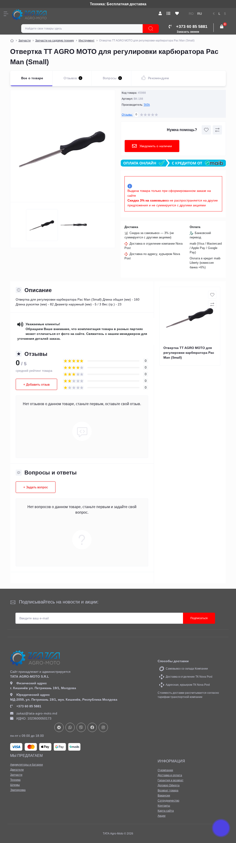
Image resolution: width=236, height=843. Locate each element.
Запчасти (24, 40)
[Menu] (6, 14)
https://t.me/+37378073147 (59, 727)
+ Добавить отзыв (36, 384)
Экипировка (18, 790)
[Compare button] (217, 130)
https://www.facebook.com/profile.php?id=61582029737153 (92, 727)
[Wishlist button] (206, 130)
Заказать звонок (188, 31)
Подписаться (199, 618)
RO (191, 13)
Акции (161, 815)
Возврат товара (168, 790)
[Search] (151, 28)
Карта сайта (166, 810)
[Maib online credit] (173, 163)
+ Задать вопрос (35, 487)
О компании (165, 770)
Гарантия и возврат (170, 780)
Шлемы (15, 785)
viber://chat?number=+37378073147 (81, 727)
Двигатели (17, 769)
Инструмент (86, 40)
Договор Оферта (169, 785)
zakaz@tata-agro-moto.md (36, 713)
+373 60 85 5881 (28, 706)
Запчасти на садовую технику (54, 40)
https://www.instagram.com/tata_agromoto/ (103, 727)
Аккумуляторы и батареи (26, 764)
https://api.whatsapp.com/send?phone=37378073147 (70, 727)
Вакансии (164, 795)
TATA (147, 104)
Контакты (164, 805)
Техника (15, 780)
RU (199, 13)
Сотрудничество (168, 800)
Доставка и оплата (170, 775)
